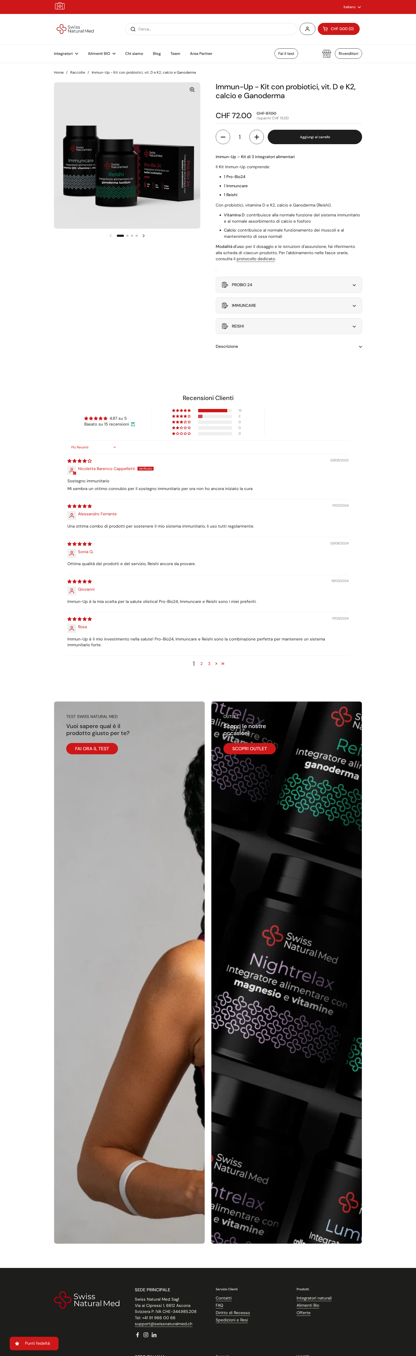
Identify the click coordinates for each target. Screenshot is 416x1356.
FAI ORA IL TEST (92, 749)
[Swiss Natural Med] (75, 29)
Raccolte (77, 72)
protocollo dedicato (256, 258)
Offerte (304, 1312)
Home (59, 72)
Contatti (224, 1298)
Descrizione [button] (227, 346)
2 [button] (201, 663)
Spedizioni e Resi (232, 1320)
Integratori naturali (314, 1298)
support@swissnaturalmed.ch (163, 1323)
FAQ (219, 1305)
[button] (339, 29)
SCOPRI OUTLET (249, 749)
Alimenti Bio (308, 1305)
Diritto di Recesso (233, 1312)
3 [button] (209, 663)
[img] (79, 461)
